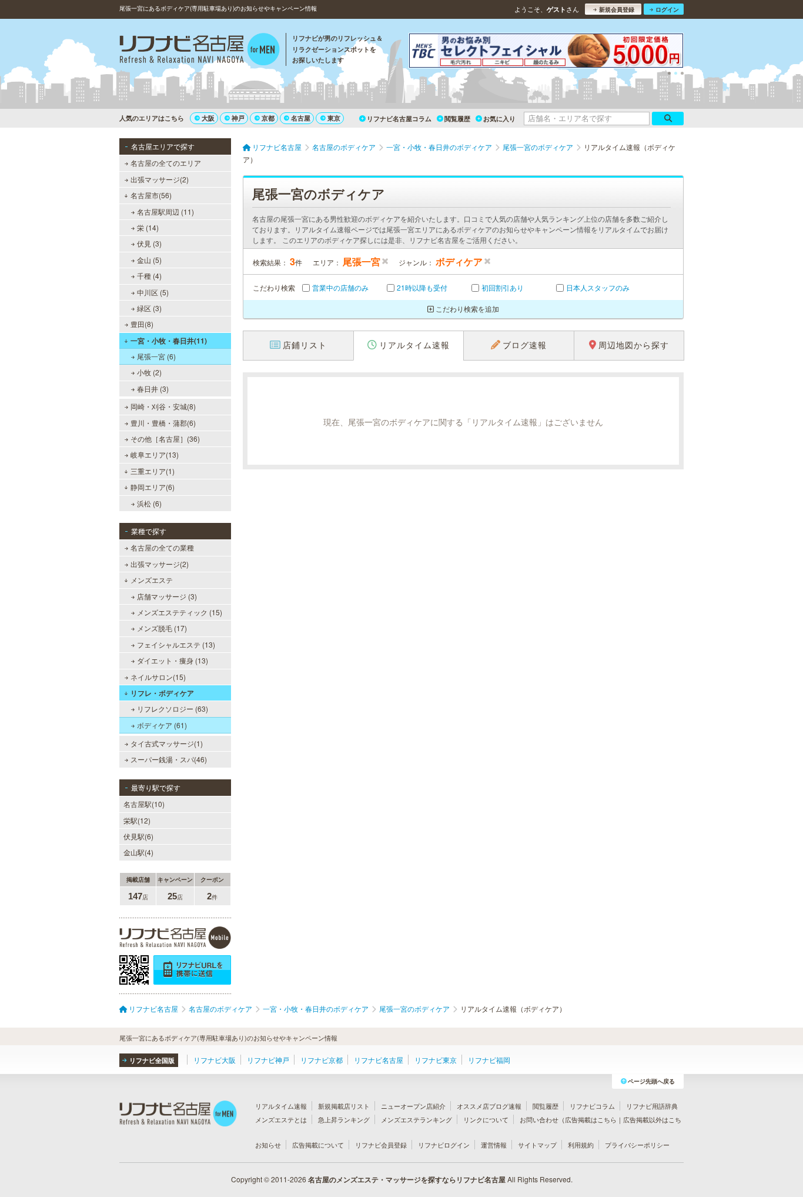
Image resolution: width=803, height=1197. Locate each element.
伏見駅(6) (138, 836)
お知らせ (268, 1144)
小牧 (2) (149, 372)
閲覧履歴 (457, 118)
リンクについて (485, 1119)
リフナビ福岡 (489, 1060)
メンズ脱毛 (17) (162, 628)
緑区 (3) (149, 308)
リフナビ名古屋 (378, 1060)
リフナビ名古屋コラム (399, 118)
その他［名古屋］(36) (165, 439)
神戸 (238, 118)
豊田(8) (142, 324)
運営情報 (494, 1144)
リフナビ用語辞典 (652, 1106)
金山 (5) (149, 260)
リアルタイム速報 (281, 1106)
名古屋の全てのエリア (166, 163)
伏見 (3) (149, 243)
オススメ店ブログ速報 (489, 1106)
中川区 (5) (153, 292)
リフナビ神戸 (268, 1060)
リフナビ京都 (321, 1060)
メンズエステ (152, 580)
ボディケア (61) (162, 725)
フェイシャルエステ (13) (176, 644)
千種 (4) (149, 276)
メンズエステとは (281, 1119)
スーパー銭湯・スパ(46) (169, 759)
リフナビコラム (592, 1106)
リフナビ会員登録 (381, 1144)
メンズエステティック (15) (179, 612)
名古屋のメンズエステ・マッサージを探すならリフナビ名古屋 (407, 1179)
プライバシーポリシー (637, 1144)
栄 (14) (148, 227)
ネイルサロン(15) (158, 677)
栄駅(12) (136, 820)
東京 (333, 118)
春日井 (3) (153, 389)
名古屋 (300, 118)
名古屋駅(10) (144, 804)
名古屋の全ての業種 (162, 547)
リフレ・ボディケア (162, 693)
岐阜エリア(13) (155, 454)
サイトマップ (537, 1144)
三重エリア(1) (153, 471)
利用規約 (581, 1144)
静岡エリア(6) (153, 487)
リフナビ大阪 (214, 1060)
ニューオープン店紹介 (413, 1106)
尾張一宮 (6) (156, 356)
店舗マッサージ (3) (167, 596)
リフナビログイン (444, 1144)
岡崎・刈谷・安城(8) (163, 406)
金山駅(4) (138, 852)
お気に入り (499, 118)
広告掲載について (318, 1144)
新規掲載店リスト (344, 1106)
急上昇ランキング (344, 1119)
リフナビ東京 (435, 1060)
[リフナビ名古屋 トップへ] (199, 50)
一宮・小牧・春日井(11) (169, 340)
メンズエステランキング (416, 1119)
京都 (268, 118)
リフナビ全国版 (152, 1060)
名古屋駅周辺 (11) (165, 211)
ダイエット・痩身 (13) (172, 660)
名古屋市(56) (151, 195)
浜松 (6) (149, 503)
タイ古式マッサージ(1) (167, 743)
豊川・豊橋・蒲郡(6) (163, 423)
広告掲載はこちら (591, 1119)
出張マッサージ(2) (160, 179)
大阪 (208, 118)
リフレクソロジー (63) (172, 708)
